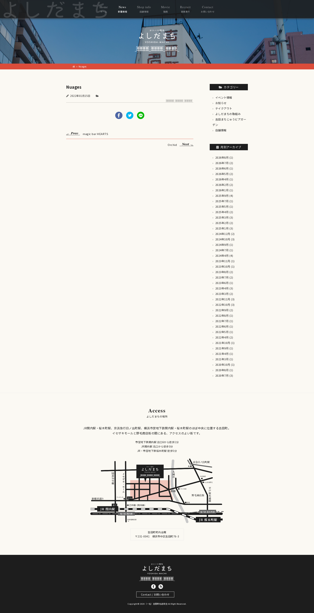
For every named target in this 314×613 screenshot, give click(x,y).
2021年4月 (222, 354)
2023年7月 (222, 277)
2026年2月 (222, 185)
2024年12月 (222, 234)
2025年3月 (222, 217)
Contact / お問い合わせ (155, 594)
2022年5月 (222, 332)
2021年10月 (222, 343)
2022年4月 (222, 337)
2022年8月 (222, 315)
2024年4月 (222, 255)
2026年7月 (222, 163)
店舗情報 (221, 130)
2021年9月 (222, 348)
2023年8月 (222, 272)
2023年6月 (222, 283)
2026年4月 (222, 179)
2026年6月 (222, 168)
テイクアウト (223, 108)
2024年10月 (222, 239)
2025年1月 (222, 228)
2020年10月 (222, 364)
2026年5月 (222, 174)
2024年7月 (222, 250)
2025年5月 (222, 206)
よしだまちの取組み (228, 114)
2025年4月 (222, 212)
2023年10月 (222, 266)
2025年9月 (222, 195)
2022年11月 (222, 299)
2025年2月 (222, 223)
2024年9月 (222, 245)
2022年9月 (222, 310)
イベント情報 (223, 97)
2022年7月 (222, 321)
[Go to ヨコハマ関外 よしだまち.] (74, 66)
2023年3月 (222, 294)
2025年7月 (222, 201)
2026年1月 (222, 190)
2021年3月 (222, 359)
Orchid (172, 144)
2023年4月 (222, 288)
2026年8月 (222, 157)
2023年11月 (222, 261)
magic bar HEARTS (95, 133)
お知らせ (221, 103)
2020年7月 (222, 375)
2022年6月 (222, 326)
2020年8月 (222, 370)
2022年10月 (222, 304)
